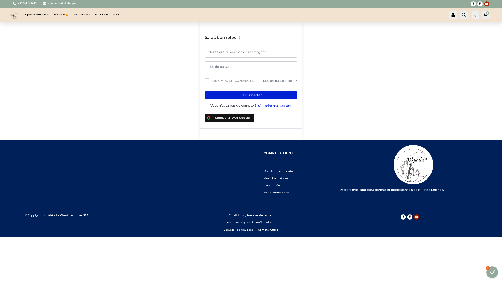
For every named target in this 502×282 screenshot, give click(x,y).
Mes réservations (276, 178)
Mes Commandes (276, 192)
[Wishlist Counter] (475, 15)
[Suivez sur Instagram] (480, 3)
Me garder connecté (233, 81)
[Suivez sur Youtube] (486, 3)
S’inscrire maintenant (275, 106)
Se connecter (251, 95)
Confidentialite (265, 222)
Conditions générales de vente (251, 215)
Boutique (100, 14)
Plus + (116, 14)
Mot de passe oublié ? (280, 81)
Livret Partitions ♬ (82, 14)
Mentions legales (239, 222)
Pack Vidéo (272, 185)
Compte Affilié (268, 229)
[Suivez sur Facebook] (473, 3)
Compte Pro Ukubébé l (241, 229)
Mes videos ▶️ (61, 14)
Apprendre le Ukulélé (35, 14)
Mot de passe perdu (278, 171)
